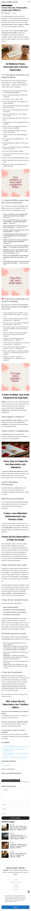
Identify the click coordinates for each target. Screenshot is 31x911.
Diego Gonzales (7, 13)
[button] (28, 891)
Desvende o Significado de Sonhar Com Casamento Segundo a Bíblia (18, 845)
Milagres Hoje (7, 765)
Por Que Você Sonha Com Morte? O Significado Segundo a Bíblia (18, 855)
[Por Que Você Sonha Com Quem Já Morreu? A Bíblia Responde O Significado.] (5, 827)
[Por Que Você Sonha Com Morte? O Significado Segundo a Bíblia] (5, 854)
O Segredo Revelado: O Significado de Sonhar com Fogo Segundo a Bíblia (18, 836)
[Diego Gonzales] (3, 13)
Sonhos (12, 824)
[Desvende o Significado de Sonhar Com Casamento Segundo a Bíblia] (5, 845)
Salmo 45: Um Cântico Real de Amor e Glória (15, 757)
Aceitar (15, 907)
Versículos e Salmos (7, 5)
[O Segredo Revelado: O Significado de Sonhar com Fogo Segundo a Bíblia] (5, 836)
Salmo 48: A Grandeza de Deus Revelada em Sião (16, 746)
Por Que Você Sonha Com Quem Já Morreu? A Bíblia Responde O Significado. (18, 827)
